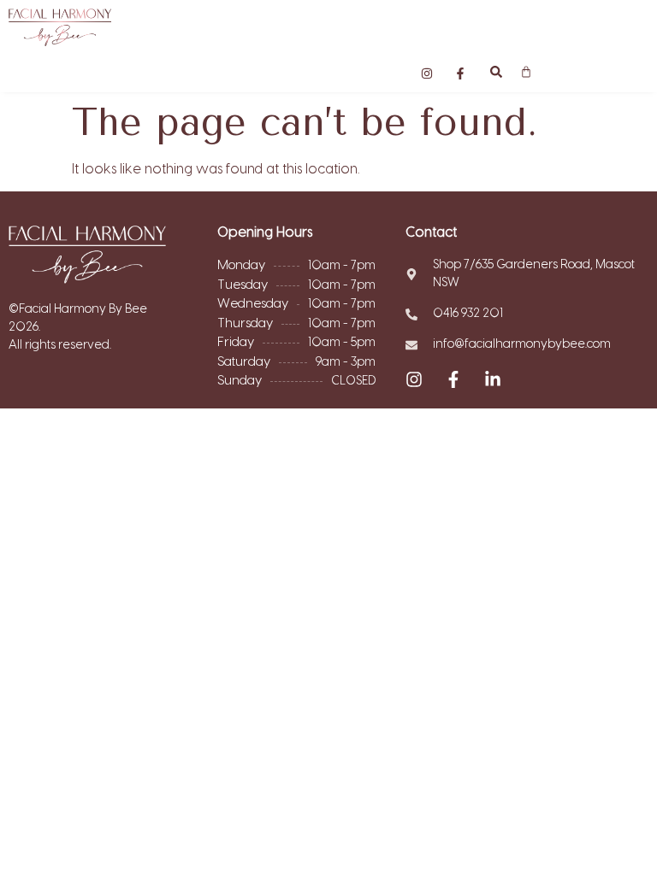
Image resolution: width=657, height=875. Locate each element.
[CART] (526, 72)
